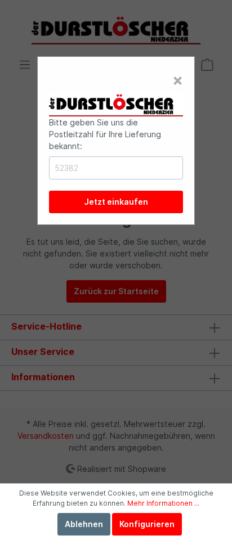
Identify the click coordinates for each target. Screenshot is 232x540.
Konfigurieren (147, 524)
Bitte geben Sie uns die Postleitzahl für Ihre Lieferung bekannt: (105, 134)
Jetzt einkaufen (116, 201)
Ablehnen (84, 524)
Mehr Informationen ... (163, 503)
